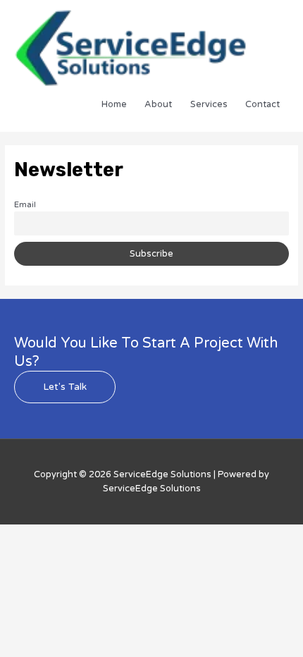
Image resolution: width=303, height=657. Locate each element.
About (158, 104)
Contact (262, 104)
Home (114, 104)
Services (209, 104)
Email (25, 204)
